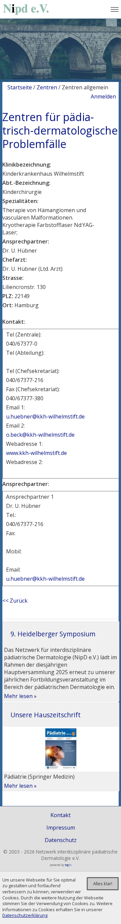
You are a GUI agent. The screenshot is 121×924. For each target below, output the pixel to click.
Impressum (60, 827)
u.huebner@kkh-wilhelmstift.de (45, 416)
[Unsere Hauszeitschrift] (61, 768)
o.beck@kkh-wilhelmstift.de (40, 434)
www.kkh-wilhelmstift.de (37, 453)
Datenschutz (61, 840)
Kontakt (60, 815)
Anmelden (103, 96)
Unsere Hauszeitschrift (45, 714)
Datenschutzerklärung (24, 915)
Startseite (19, 87)
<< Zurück (15, 600)
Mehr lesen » (20, 696)
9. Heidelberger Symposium (52, 633)
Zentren (47, 87)
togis (68, 865)
